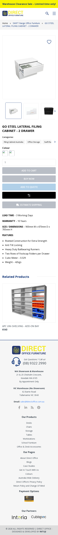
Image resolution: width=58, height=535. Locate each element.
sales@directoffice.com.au (32, 401)
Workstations (29, 438)
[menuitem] (13, 111)
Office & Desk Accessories (29, 446)
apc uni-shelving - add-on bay (20, 326)
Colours (29, 474)
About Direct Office (29, 458)
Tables (29, 434)
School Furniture (29, 442)
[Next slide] (51, 67)
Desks (29, 423)
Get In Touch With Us (29, 470)
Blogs (29, 462)
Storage (29, 430)
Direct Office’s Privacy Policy (29, 481)
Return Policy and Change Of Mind (29, 485)
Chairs (29, 426)
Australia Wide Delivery (29, 477)
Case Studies (29, 466)
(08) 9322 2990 (34, 363)
